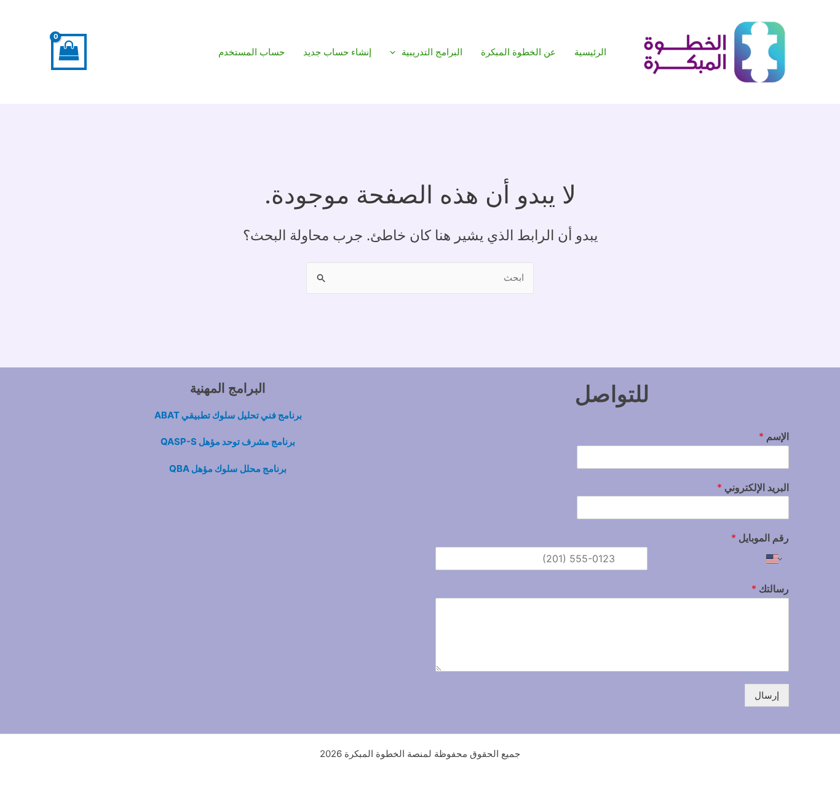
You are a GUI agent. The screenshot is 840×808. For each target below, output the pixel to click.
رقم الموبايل (760, 537)
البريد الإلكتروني (753, 487)
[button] (426, 52)
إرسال (767, 695)
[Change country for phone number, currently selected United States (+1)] (775, 558)
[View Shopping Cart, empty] (69, 52)
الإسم (774, 436)
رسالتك (770, 588)
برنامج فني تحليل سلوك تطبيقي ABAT (228, 415)
